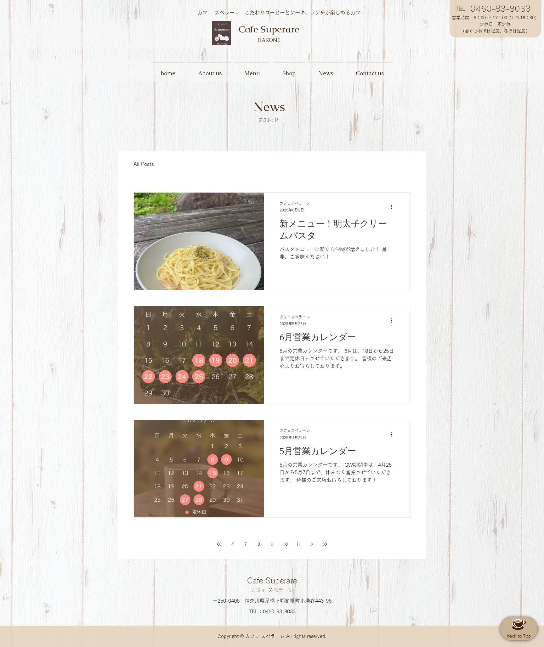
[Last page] (325, 544)
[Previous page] (232, 544)
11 (298, 544)
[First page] (219, 544)
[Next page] (311, 544)
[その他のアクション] (393, 207)
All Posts (143, 163)
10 (285, 544)
